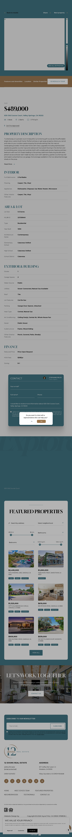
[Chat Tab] (36, 418)
